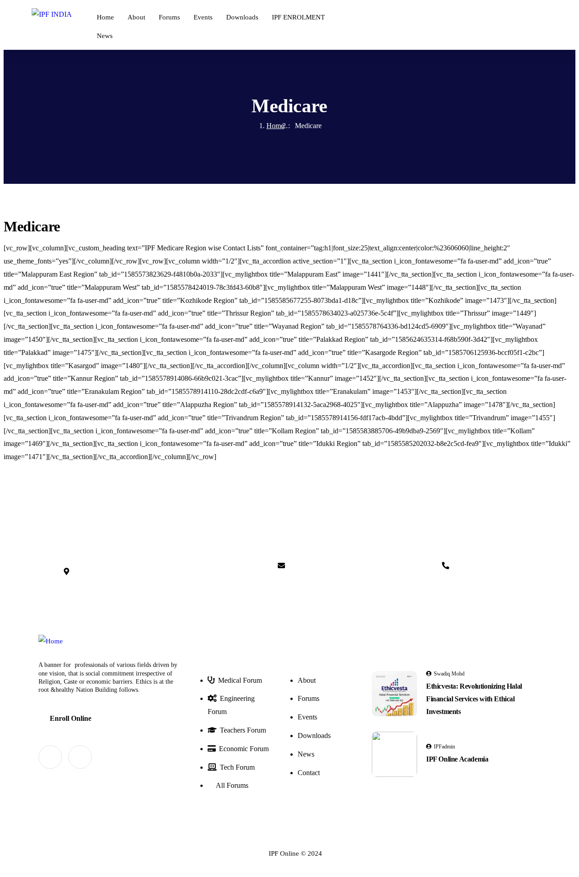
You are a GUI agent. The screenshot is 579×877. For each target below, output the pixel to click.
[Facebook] (80, 757)
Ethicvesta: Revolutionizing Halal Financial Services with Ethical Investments (474, 698)
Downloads (242, 17)
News (105, 35)
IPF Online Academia (457, 759)
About (136, 17)
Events (203, 17)
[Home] (50, 641)
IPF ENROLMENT (298, 17)
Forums (169, 17)
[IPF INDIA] (52, 14)
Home (105, 17)
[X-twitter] (50, 757)
